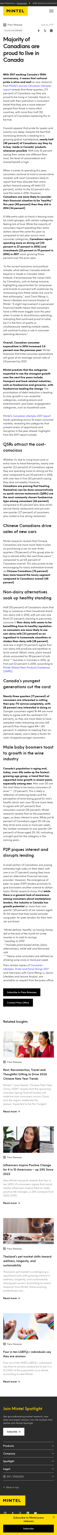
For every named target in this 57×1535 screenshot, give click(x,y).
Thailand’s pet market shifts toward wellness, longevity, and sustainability (27, 1260)
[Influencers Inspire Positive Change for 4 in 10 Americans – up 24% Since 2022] (28, 1139)
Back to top (12, 1487)
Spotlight (8, 1461)
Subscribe (12, 1431)
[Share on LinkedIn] (51, 31)
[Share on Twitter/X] (45, 31)
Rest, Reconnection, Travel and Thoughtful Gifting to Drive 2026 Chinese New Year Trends (25, 1074)
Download (22, 3)
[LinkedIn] (28, 1514)
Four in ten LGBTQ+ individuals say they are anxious (27, 1354)
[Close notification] (54, 1517)
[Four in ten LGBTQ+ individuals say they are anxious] (28, 1326)
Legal (6, 1469)
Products (8, 1446)
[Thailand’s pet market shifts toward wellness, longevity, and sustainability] (28, 1231)
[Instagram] (5, 1514)
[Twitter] (20, 1514)
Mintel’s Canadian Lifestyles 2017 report (27, 416)
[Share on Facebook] (39, 31)
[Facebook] (13, 1514)
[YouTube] (35, 1514)
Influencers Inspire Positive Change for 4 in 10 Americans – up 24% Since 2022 (28, 1169)
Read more (10, 1111)
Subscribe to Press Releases (22, 992)
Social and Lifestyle (13, 30)
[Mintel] (15, 11)
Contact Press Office (18, 1002)
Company (9, 1453)
